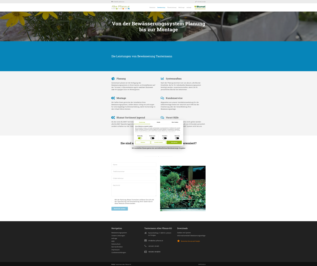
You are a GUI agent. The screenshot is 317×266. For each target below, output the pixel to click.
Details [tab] (158, 122)
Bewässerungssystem (119, 233)
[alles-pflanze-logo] (120, 7)
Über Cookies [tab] (175, 122)
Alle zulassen (174, 142)
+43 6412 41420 (153, 246)
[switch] (152, 138)
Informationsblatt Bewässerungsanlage (191, 236)
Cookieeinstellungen (118, 252)
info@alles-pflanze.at (155, 241)
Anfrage (114, 238)
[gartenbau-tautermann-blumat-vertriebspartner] (200, 7)
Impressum (115, 250)
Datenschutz (115, 244)
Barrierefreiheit (117, 247)
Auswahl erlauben (158, 142)
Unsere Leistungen (118, 236)
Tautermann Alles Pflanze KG (123, 264)
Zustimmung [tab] (142, 122)
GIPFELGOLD (202, 264)
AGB (112, 241)
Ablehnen (143, 142)
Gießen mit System (184, 233)
